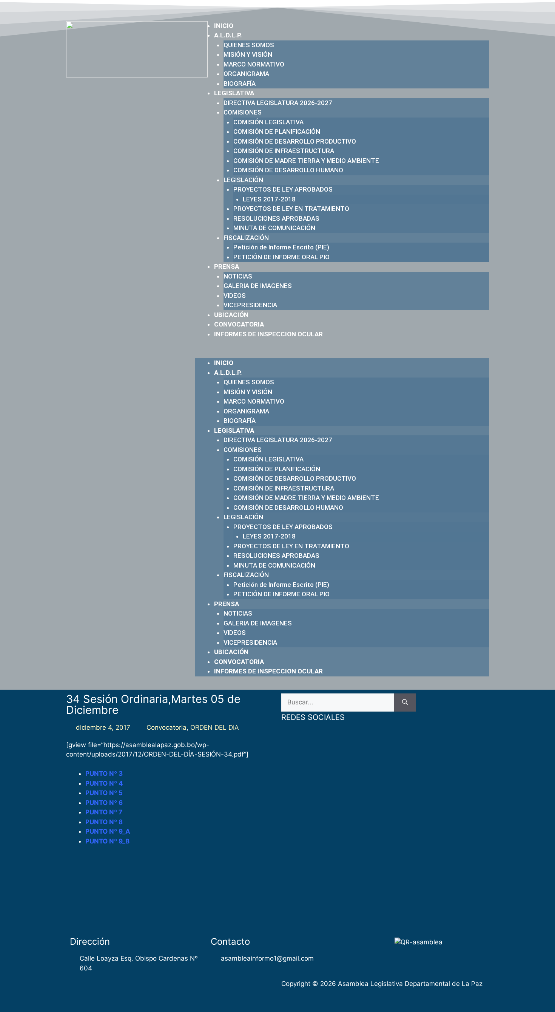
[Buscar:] (337, 702)
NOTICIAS (238, 276)
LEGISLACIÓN (243, 180)
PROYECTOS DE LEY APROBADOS (283, 189)
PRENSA (226, 266)
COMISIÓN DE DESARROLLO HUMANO (288, 170)
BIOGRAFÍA (240, 83)
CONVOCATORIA (239, 324)
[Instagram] (467, 9)
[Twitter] (437, 9)
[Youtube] (452, 9)
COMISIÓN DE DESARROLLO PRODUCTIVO (294, 141)
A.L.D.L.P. (228, 35)
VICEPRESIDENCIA (250, 305)
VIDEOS (235, 295)
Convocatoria (166, 727)
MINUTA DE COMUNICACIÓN (274, 228)
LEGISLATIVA (234, 93)
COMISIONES (243, 112)
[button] (342, 354)
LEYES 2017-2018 (269, 199)
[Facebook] (423, 9)
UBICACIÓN (231, 315)
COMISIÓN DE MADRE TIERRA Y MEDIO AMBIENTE (306, 160)
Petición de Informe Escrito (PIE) (281, 247)
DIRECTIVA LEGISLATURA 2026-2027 (278, 103)
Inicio (223, 25)
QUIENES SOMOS (249, 45)
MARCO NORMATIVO (254, 64)
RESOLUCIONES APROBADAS (276, 218)
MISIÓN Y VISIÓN (248, 54)
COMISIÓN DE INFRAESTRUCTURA (283, 151)
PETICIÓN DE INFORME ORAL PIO (281, 257)
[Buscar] (405, 702)
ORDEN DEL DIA (214, 727)
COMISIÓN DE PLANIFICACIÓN (276, 131)
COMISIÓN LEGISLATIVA (268, 122)
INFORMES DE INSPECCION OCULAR (268, 334)
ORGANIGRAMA (246, 73)
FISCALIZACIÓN (246, 237)
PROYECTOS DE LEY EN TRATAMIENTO (291, 208)
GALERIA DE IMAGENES (258, 285)
